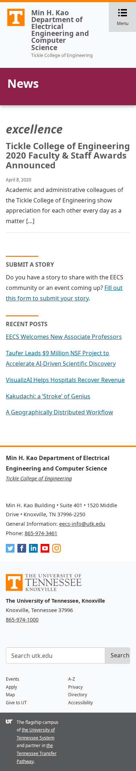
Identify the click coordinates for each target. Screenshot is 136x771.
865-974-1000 (22, 619)
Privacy (75, 687)
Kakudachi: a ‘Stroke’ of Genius (48, 396)
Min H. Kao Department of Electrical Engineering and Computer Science (60, 30)
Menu (126, 17)
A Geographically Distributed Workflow (59, 412)
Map (10, 695)
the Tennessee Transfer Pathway (37, 753)
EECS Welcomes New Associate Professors (64, 337)
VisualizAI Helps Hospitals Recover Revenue (65, 380)
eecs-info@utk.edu (82, 523)
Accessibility (80, 703)
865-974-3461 (41, 533)
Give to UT (16, 703)
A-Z (71, 679)
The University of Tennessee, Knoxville (12, 25)
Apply (11, 687)
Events (12, 679)
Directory (77, 695)
